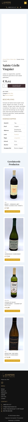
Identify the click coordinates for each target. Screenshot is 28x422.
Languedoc (17, 138)
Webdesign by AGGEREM (14, 420)
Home (4, 59)
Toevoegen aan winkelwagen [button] (12, 211)
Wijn (8, 59)
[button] (25, 3)
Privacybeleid (20, 418)
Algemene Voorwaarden (11, 418)
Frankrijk (16, 134)
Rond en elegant (9, 95)
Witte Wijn (13, 59)
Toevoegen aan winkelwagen (16, 86)
